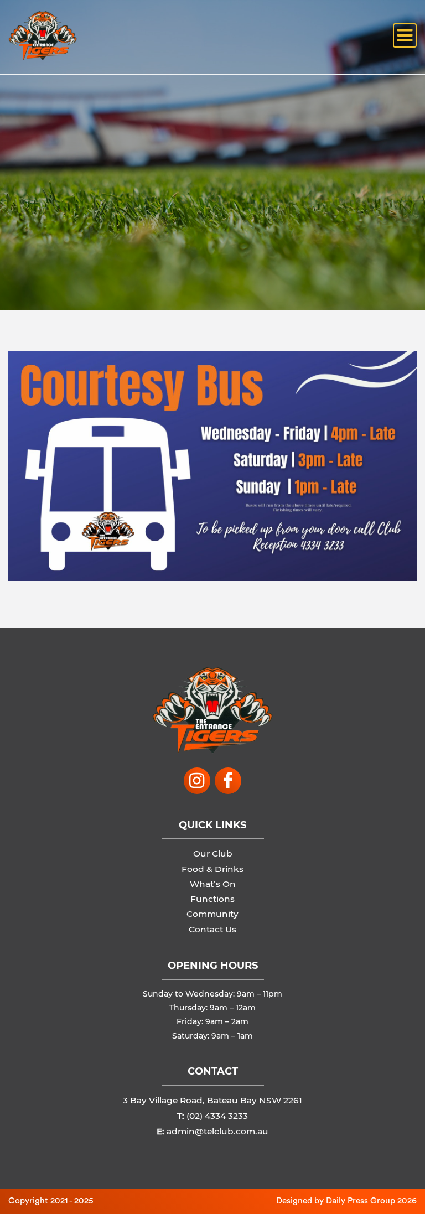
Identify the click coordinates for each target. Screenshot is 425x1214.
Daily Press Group (360, 1200)
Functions (212, 899)
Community (212, 914)
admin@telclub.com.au (217, 1131)
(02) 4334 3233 (217, 1116)
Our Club (212, 853)
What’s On (213, 884)
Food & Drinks (212, 869)
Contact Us (212, 929)
